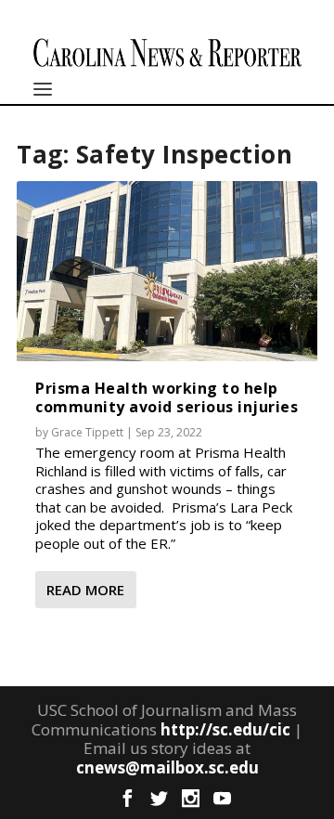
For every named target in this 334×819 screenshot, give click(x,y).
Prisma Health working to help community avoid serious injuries (166, 397)
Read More (85, 589)
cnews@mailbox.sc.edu (167, 767)
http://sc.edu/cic (225, 729)
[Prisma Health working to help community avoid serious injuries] (167, 271)
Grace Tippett (87, 432)
